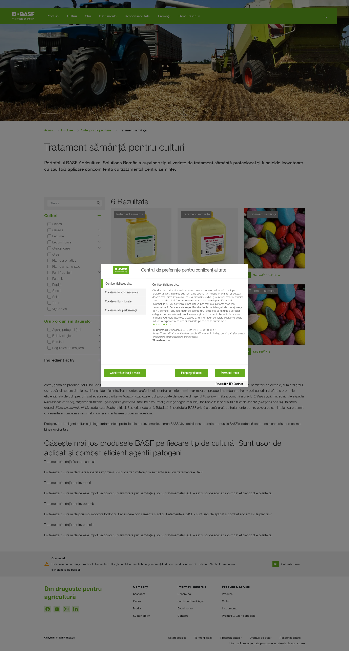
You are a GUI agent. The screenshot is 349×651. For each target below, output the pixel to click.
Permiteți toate (230, 373)
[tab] (123, 283)
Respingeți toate (191, 373)
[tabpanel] (198, 315)
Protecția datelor (161, 324)
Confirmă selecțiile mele (125, 373)
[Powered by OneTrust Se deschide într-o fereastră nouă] (230, 384)
